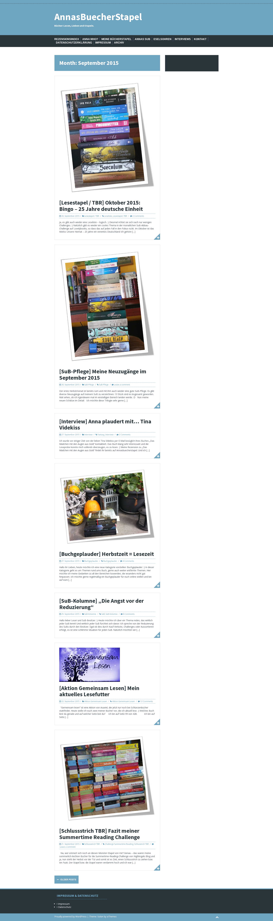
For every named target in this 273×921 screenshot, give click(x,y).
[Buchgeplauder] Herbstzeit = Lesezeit (106, 553)
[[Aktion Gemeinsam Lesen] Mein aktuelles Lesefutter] (89, 664)
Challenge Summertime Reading (119, 844)
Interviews (183, 39)
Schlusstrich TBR (141, 844)
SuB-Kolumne (90, 614)
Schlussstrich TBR (92, 844)
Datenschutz (64, 907)
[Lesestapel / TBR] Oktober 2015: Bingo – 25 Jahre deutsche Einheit (101, 205)
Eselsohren (162, 39)
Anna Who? (90, 39)
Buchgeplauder (91, 561)
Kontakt (200, 39)
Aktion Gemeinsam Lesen (95, 701)
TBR (125, 216)
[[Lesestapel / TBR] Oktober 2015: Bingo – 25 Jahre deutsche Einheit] (107, 138)
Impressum (103, 42)
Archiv (119, 42)
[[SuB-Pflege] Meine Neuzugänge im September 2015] (107, 306)
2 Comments (138, 216)
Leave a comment (122, 384)
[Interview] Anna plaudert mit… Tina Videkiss (105, 424)
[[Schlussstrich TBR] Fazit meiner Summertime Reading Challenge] (107, 779)
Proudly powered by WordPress (70, 916)
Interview (88, 434)
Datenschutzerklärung (74, 42)
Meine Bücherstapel (116, 39)
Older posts (68, 879)
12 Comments (146, 701)
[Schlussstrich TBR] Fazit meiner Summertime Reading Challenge (99, 834)
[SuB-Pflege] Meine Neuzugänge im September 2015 (102, 374)
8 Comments (128, 614)
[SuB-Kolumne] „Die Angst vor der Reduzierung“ (101, 604)
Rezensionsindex (66, 39)
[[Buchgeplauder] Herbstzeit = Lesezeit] (107, 507)
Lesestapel (118, 216)
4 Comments (128, 561)
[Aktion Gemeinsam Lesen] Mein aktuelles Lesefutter (99, 691)
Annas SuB (142, 39)
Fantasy (101, 434)
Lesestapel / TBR (91, 216)
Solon (100, 916)
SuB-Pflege (89, 384)
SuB (103, 614)
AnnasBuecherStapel (98, 17)
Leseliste (108, 216)
